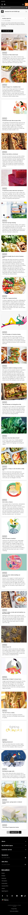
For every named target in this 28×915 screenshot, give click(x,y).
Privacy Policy (14, 908)
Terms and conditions (14, 911)
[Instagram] (12, 896)
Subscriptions (4, 880)
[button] (26, 4)
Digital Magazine (5, 891)
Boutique (3, 875)
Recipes (3, 873)
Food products (4, 883)
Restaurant (4, 878)
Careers (3, 888)
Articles (2, 16)
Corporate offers (5, 885)
